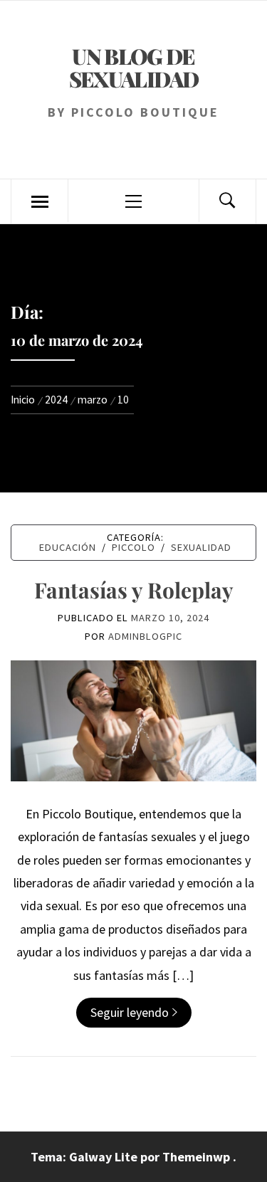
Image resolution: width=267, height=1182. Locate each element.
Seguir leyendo (129, 1012)
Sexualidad (201, 547)
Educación (67, 547)
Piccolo (133, 547)
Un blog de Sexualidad (134, 67)
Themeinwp (197, 1157)
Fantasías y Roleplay (134, 590)
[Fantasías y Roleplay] (133, 719)
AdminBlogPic (145, 636)
